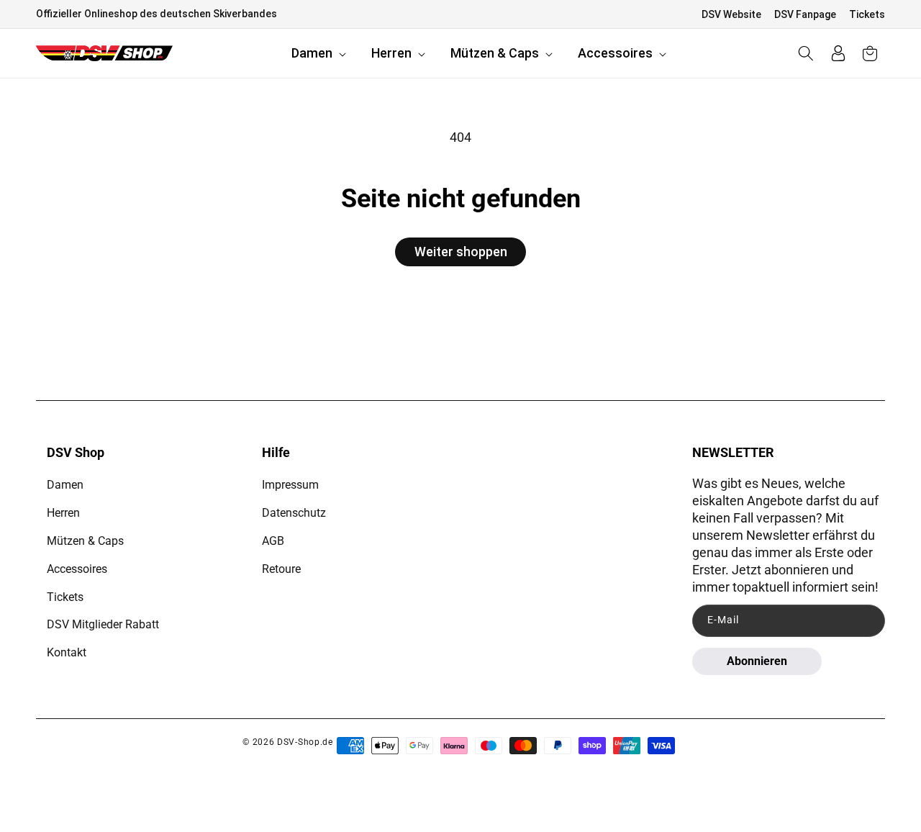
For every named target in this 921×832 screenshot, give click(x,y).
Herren (63, 513)
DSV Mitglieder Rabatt (103, 624)
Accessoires (77, 569)
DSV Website (731, 14)
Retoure (281, 569)
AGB (273, 541)
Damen (65, 485)
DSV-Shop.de (305, 742)
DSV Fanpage (805, 14)
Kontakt (66, 652)
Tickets (867, 14)
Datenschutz (294, 513)
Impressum (290, 485)
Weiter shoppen (460, 251)
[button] (320, 53)
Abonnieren (757, 661)
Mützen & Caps (85, 541)
